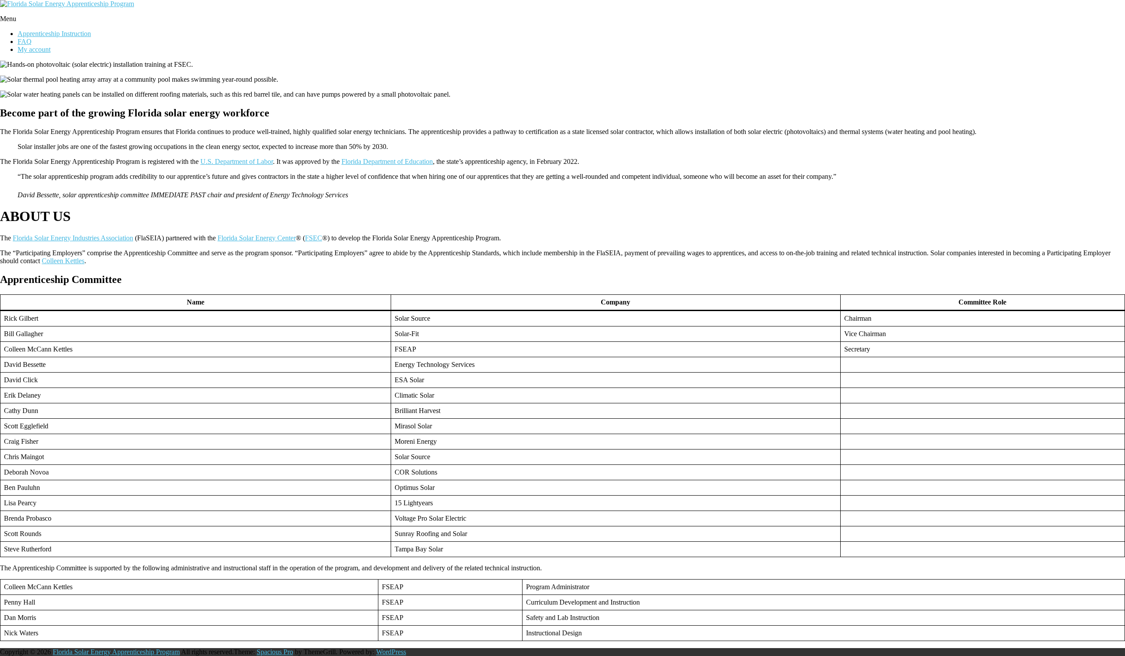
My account (34, 49)
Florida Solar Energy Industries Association (73, 238)
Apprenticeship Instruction (54, 33)
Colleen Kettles (63, 261)
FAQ (25, 41)
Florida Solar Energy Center (257, 238)
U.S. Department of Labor (236, 161)
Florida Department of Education (387, 161)
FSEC (313, 238)
